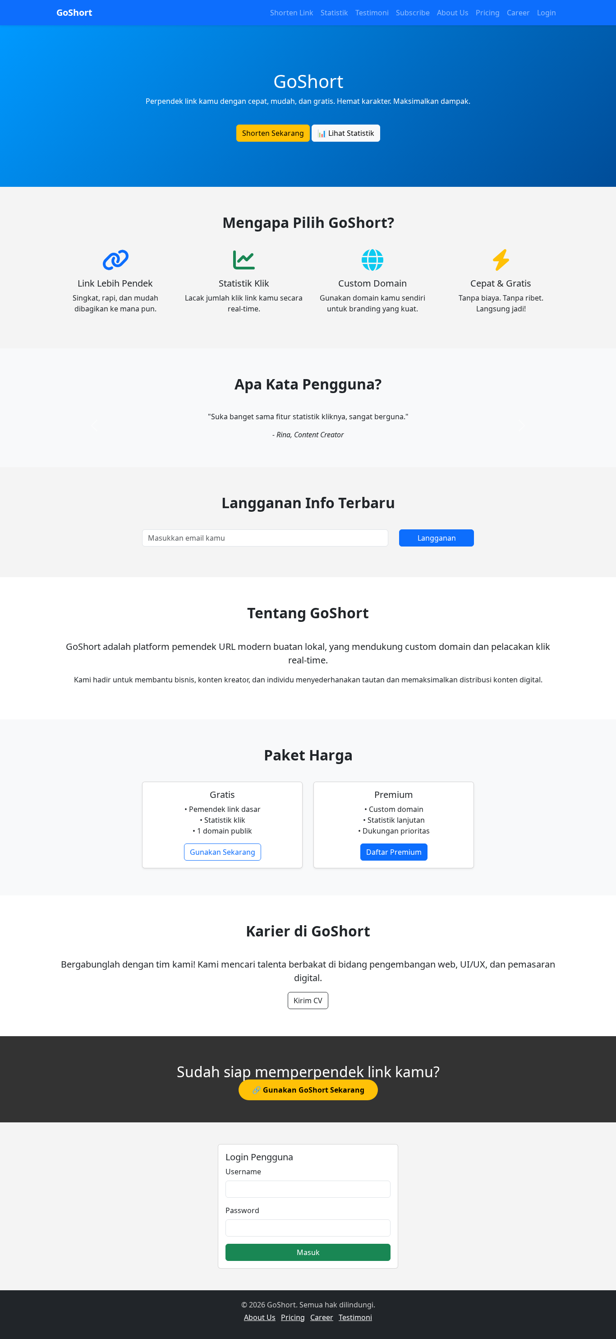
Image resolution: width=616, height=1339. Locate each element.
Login (546, 13)
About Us (453, 13)
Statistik (334, 13)
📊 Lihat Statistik (345, 133)
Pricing (488, 13)
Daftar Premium (394, 852)
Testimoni (372, 13)
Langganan (437, 538)
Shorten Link (291, 13)
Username (243, 1172)
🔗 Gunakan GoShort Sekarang (308, 1090)
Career (518, 13)
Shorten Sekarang (273, 133)
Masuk (308, 1252)
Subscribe (413, 13)
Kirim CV (308, 1000)
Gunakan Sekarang (222, 852)
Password (242, 1210)
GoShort (74, 12)
